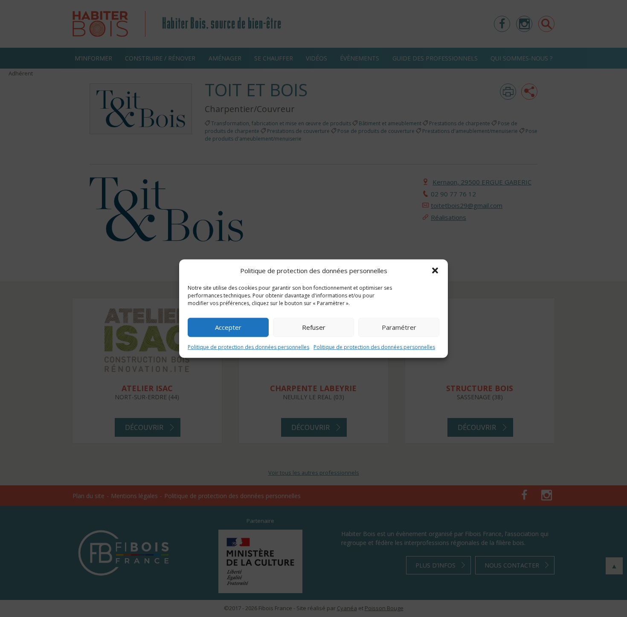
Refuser (313, 327)
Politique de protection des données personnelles (248, 346)
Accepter (228, 327)
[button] (435, 270)
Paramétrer (399, 327)
